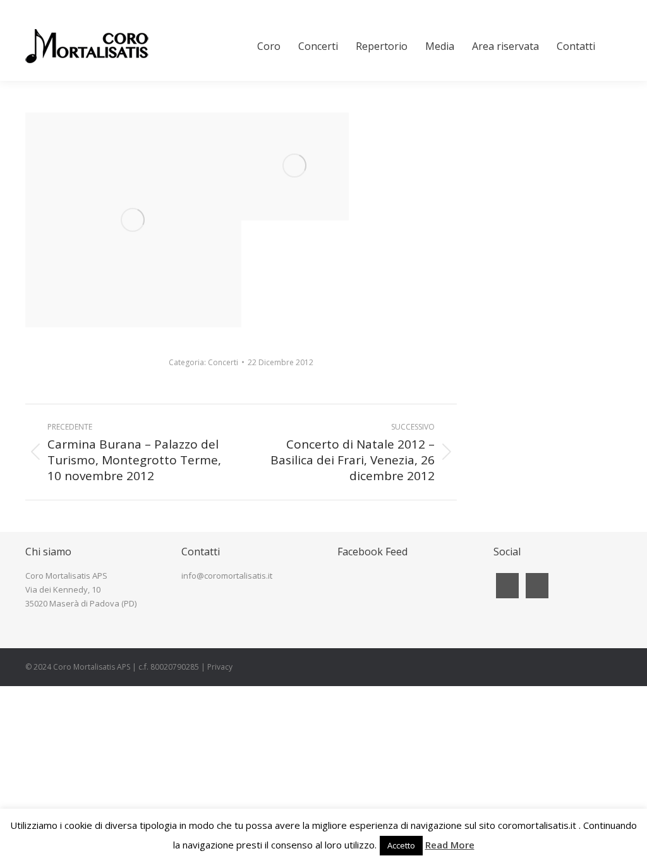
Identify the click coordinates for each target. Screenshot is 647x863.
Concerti (223, 362)
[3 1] (295, 166)
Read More (450, 844)
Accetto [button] (401, 845)
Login (612, 5)
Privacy (220, 666)
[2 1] (133, 219)
